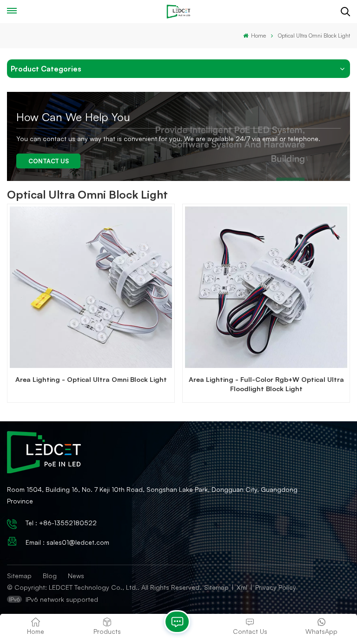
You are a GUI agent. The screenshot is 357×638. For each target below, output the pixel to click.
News (76, 576)
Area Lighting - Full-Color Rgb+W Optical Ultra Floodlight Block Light (266, 383)
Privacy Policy (275, 587)
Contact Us (48, 161)
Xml (242, 587)
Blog (50, 576)
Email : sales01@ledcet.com (67, 542)
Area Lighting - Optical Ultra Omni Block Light (91, 379)
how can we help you (73, 117)
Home (258, 35)
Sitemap (19, 576)
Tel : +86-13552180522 (61, 523)
